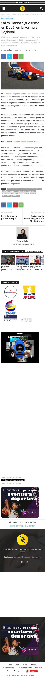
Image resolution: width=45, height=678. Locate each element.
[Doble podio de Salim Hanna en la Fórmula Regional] (37, 260)
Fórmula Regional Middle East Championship (24, 94)
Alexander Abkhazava (14, 189)
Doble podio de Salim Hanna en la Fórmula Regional (36, 267)
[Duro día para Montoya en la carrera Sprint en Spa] (8, 260)
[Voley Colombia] (22, 301)
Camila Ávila (8, 50)
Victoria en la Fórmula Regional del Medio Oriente (34, 218)
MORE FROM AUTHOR (34, 251)
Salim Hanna (6, 196)
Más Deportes (18, 671)
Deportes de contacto (25, 668)
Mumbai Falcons (23, 193)
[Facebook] (3, 56)
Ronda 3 (33, 193)
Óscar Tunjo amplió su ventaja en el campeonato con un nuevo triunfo (22, 268)
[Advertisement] (22, 387)
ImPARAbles (38, 668)
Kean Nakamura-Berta (9, 193)
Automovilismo (11, 14)
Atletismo (33, 665)
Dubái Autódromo (8, 191)
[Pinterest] (15, 56)
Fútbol (25, 665)
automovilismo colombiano (32, 189)
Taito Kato (15, 196)
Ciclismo (17, 665)
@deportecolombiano (23, 526)
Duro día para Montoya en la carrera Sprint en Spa (6, 268)
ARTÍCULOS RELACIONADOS (13, 251)
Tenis (9, 671)
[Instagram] (22, 562)
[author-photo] (22, 233)
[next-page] (24, 275)
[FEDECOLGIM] (22, 320)
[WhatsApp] (21, 56)
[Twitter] (9, 56)
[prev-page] (21, 275)
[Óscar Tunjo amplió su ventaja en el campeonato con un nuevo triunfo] (22, 260)
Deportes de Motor (9, 668)
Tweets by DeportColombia (11, 477)
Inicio (2, 14)
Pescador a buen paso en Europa (26, 142)
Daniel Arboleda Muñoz (28, 675)
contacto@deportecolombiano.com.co (27, 557)
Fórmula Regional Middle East (25, 191)
